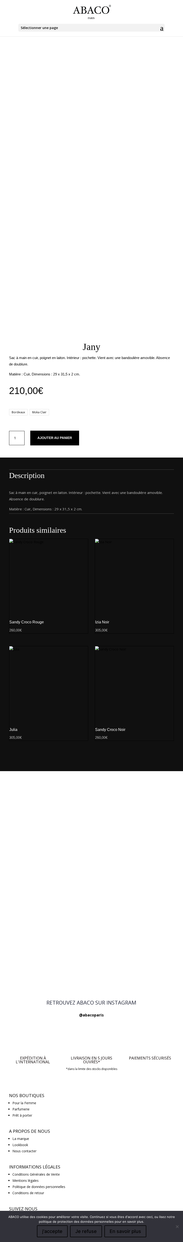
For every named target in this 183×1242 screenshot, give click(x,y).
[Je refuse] (177, 1226)
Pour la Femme (24, 1103)
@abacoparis (91, 1015)
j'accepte (52, 1231)
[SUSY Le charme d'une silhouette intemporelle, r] (42, 970)
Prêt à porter (22, 1115)
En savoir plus (125, 1231)
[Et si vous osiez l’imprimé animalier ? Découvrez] (91, 798)
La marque (20, 1138)
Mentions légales (25, 1180)
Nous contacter (24, 1151)
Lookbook (20, 1145)
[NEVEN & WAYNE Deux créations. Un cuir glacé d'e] (91, 973)
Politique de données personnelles (38, 1186)
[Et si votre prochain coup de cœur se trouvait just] (42, 801)
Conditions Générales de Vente (36, 1174)
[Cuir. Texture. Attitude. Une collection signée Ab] (141, 970)
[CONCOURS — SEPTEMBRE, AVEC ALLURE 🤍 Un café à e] (141, 869)
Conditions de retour (28, 1193)
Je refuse (86, 1231)
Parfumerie (21, 1109)
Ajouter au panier (54, 438)
